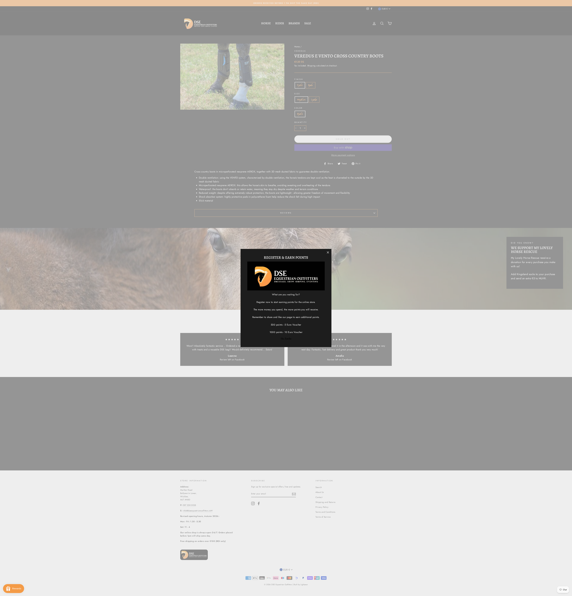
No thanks (286, 338)
